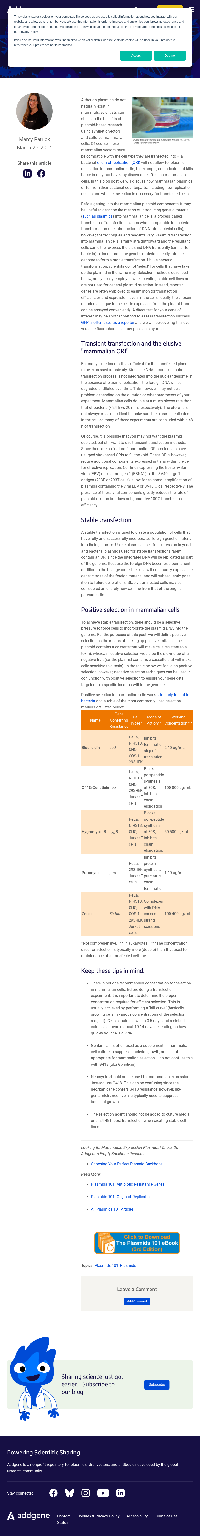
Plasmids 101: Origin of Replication (121, 1196)
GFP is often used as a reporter (107, 322)
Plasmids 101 (106, 1265)
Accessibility (137, 1516)
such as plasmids (97, 216)
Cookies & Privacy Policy (98, 1516)
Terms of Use (166, 1516)
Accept (135, 55)
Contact (63, 1516)
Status (62, 1522)
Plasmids (128, 1265)
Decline (170, 55)
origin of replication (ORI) (118, 162)
